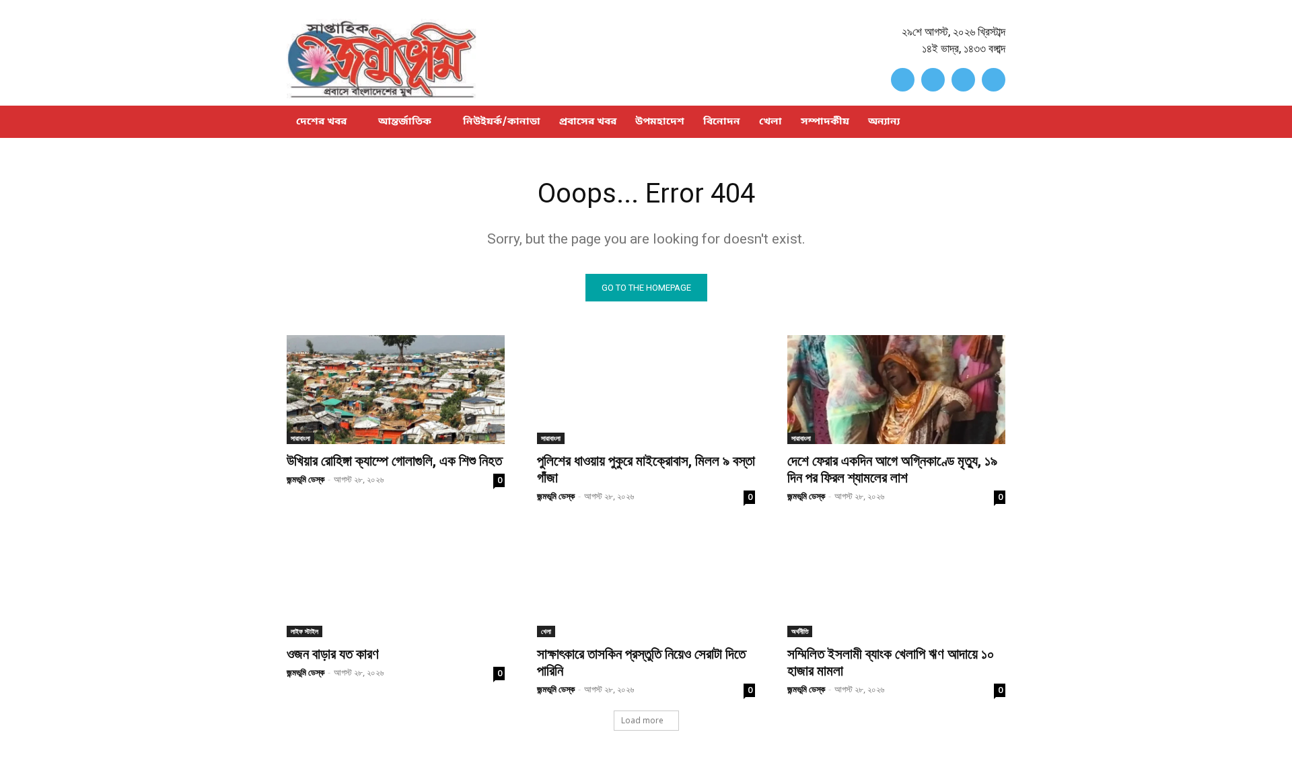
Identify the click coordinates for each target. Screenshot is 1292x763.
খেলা (546, 631)
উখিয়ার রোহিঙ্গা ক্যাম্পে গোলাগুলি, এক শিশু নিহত (394, 461)
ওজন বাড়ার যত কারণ (333, 654)
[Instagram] (933, 80)
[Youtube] (993, 80)
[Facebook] (902, 80)
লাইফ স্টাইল (304, 631)
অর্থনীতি (799, 631)
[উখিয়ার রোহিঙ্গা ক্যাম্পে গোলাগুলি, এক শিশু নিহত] (396, 389)
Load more (642, 720)
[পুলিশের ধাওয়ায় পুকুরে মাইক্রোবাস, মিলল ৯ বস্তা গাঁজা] (646, 389)
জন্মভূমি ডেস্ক (305, 479)
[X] (963, 80)
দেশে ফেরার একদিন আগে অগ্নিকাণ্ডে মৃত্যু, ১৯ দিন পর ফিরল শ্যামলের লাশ (892, 469)
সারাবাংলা (300, 438)
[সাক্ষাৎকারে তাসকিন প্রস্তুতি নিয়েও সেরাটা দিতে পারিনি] (646, 582)
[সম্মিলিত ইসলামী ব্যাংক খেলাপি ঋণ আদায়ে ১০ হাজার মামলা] (896, 582)
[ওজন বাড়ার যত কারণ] (396, 582)
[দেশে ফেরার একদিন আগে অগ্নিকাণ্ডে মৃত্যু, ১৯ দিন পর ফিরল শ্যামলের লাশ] (896, 389)
